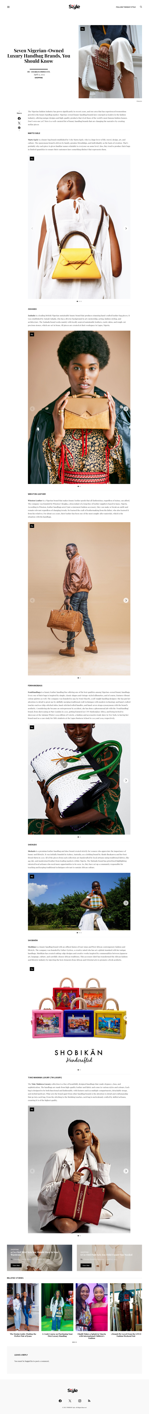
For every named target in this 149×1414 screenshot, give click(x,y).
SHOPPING (39, 78)
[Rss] (89, 1400)
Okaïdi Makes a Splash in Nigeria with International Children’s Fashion (92, 1336)
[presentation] (12, 1313)
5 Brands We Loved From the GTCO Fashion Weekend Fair (126, 1335)
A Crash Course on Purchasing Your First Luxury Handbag (57, 1335)
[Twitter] (70, 1400)
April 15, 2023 (111, 1259)
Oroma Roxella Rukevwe (24, 1259)
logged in (29, 1361)
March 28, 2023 (43, 1259)
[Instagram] (79, 1400)
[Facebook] (60, 1400)
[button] (73, 1342)
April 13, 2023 (39, 74)
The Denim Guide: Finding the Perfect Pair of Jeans (23, 1335)
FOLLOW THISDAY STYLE (126, 7)
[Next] (126, 228)
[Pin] (79, 226)
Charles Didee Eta (40, 71)
